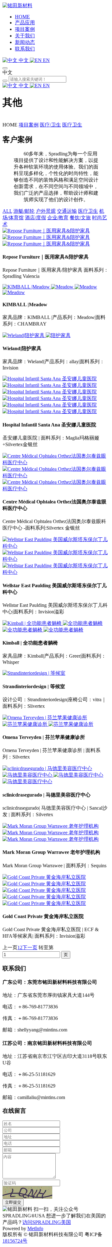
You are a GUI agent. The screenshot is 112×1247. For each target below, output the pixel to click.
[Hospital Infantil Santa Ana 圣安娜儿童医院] (49, 378)
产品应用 (25, 22)
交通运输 (67, 211)
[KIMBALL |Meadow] (26, 286)
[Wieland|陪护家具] (24, 335)
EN (46, 60)
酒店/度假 (35, 217)
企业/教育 (57, 217)
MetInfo (35, 1228)
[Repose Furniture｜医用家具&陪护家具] (46, 230)
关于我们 (25, 35)
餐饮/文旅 (80, 217)
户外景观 (46, 211)
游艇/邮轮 (24, 211)
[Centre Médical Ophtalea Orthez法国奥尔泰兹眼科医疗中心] (56, 462)
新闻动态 (25, 42)
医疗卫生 (72, 124)
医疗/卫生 (50, 124)
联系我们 (25, 48)
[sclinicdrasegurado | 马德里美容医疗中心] (47, 768)
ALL (7, 211)
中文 (23, 60)
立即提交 (13, 1202)
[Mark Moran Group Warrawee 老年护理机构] (50, 826)
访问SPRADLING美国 (46, 1222)
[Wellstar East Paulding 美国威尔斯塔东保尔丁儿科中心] (56, 546)
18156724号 (14, 1241)
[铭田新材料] (17, 5)
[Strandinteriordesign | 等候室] (33, 673)
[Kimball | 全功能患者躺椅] (32, 623)
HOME (22, 16)
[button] (27, 1192)
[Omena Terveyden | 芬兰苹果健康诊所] (44, 717)
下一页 (29, 947)
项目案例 (25, 29)
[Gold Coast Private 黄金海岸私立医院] (44, 877)
